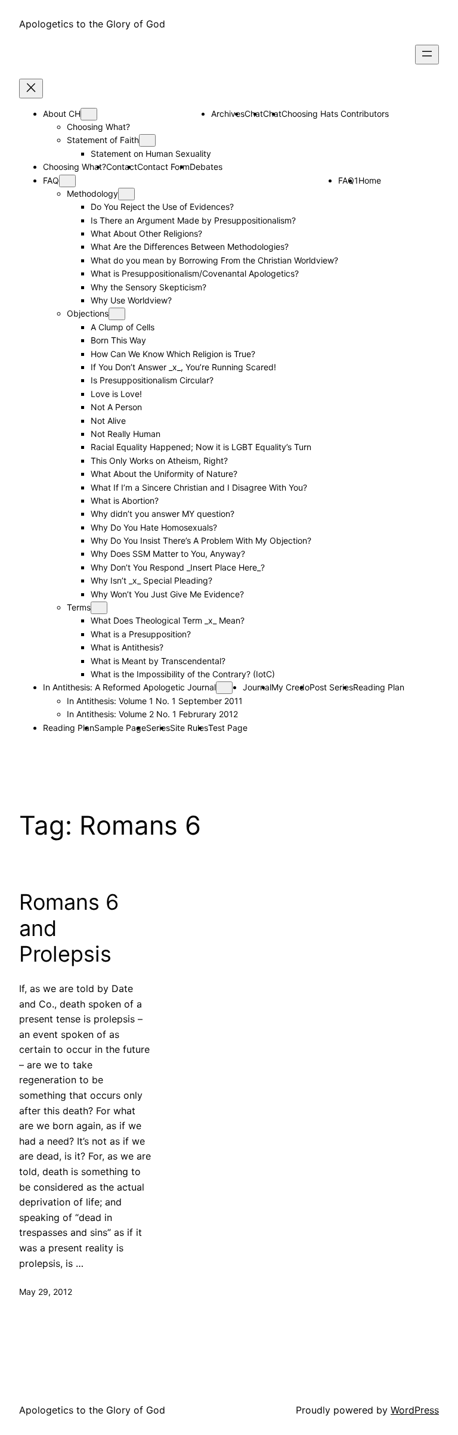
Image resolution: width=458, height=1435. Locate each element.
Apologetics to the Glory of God (92, 24)
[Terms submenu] (99, 608)
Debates (206, 167)
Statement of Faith (103, 140)
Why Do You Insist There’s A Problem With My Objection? (201, 540)
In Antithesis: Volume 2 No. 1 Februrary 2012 (152, 714)
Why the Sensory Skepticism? (148, 287)
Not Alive (108, 421)
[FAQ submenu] (67, 181)
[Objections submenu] (117, 314)
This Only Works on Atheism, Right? (159, 460)
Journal (257, 687)
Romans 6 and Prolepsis (69, 927)
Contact (121, 167)
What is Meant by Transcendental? (158, 661)
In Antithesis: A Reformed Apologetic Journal (129, 687)
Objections (88, 313)
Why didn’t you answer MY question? (162, 514)
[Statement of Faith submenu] (147, 140)
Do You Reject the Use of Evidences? (162, 207)
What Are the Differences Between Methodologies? (190, 246)
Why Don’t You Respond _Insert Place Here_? (178, 567)
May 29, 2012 (45, 1292)
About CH (62, 114)
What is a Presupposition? (141, 634)
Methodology (92, 193)
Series (158, 728)
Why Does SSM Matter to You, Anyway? (168, 553)
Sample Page (120, 728)
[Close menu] (31, 88)
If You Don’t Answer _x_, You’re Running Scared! (183, 367)
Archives (228, 114)
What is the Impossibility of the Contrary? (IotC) (183, 674)
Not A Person (116, 407)
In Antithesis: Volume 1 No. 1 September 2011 (155, 701)
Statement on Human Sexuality (151, 153)
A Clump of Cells (122, 327)
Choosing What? (98, 127)
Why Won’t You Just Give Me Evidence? (167, 594)
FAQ (51, 180)
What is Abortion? (125, 500)
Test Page (227, 728)
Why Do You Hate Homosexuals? (154, 527)
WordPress (415, 1410)
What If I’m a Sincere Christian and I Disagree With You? (199, 487)
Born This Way (118, 340)
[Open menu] (427, 54)
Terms (79, 607)
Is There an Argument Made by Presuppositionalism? (193, 220)
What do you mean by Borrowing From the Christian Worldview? (214, 260)
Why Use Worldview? (131, 300)
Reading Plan (378, 687)
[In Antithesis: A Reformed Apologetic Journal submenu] (224, 687)
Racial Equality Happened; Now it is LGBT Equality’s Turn (201, 447)
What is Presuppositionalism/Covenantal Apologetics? (195, 273)
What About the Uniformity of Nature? (164, 474)
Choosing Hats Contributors (335, 114)
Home (369, 180)
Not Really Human (125, 434)
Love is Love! (116, 394)
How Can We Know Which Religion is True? (173, 354)
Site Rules (189, 728)
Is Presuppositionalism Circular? (152, 380)
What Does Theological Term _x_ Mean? (168, 620)
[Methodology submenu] (126, 194)
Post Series (331, 687)
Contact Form (163, 167)
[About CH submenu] (89, 114)
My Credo (290, 687)
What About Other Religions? (146, 233)
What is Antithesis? (127, 647)
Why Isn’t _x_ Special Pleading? (151, 580)
